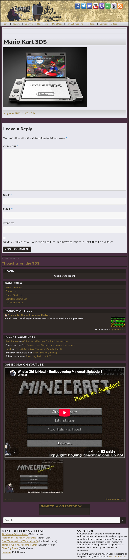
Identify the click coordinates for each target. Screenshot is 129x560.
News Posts (42, 24)
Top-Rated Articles (14, 302)
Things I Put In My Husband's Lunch (19, 545)
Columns (28, 24)
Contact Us (11, 291)
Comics (103, 24)
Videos (114, 24)
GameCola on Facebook (61, 506)
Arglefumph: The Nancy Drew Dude (19, 537)
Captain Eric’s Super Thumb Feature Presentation (51, 345)
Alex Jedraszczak (117, 556)
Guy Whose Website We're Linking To (20, 541)
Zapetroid (6, 552)
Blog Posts (57, 24)
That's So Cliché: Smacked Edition (29, 315)
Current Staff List (14, 295)
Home (5, 24)
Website (8, 223)
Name (8, 195)
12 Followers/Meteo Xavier (15, 534)
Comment (10, 146)
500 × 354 (29, 113)
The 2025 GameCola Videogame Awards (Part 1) (38, 349)
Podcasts (91, 24)
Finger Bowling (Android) (45, 352)
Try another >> (117, 329)
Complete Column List (16, 299)
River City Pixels (10, 548)
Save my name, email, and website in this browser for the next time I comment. (58, 242)
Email (8, 209)
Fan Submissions (75, 24)
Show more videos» (115, 499)
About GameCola (14, 287)
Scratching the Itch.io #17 (38, 356)
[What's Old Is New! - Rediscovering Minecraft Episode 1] (34, 476)
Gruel (8, 349)
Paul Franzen (12, 341)
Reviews (16, 24)
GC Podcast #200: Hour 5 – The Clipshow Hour (45, 341)
